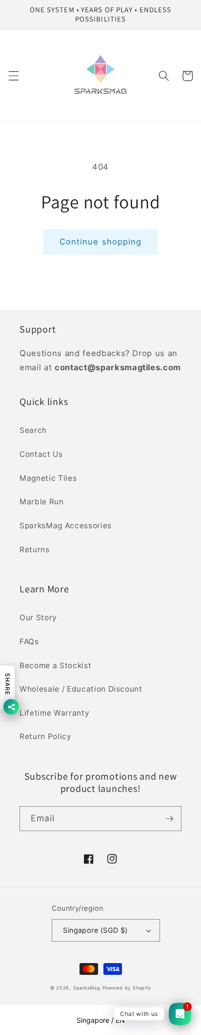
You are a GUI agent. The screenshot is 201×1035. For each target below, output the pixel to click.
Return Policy (46, 736)
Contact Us (41, 454)
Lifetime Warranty (54, 713)
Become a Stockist (55, 665)
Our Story (38, 617)
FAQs (29, 641)
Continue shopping (101, 242)
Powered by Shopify (126, 987)
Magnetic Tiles (48, 478)
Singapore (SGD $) (95, 930)
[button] (13, 76)
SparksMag (86, 987)
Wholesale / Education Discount (81, 689)
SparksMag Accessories (66, 525)
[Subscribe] (169, 819)
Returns (35, 549)
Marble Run (42, 501)
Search (33, 430)
